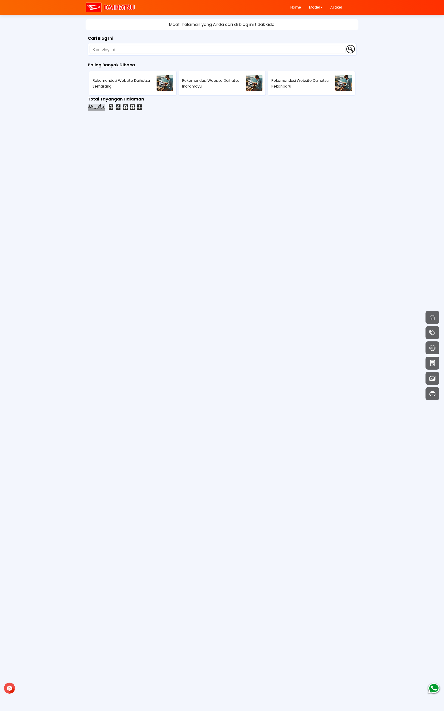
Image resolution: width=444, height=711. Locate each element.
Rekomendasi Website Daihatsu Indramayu (210, 83)
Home (295, 7)
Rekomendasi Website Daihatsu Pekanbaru (300, 83)
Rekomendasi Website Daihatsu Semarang (121, 83)
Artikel (336, 7)
